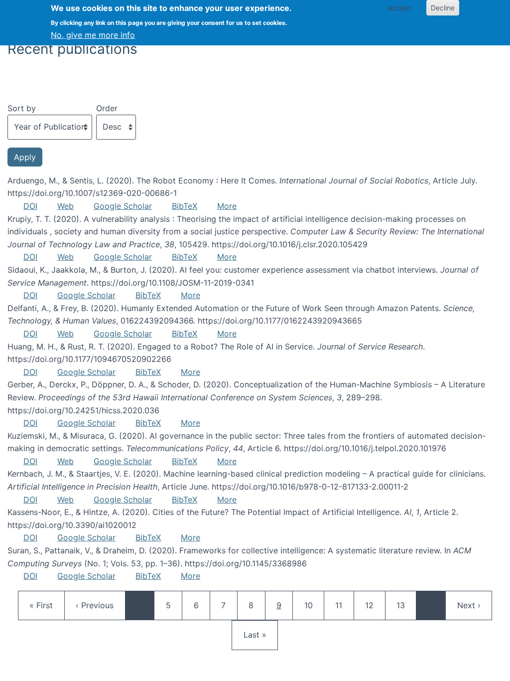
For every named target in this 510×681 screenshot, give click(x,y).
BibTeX (184, 206)
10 (313, 605)
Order (107, 108)
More (227, 206)
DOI (30, 206)
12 (374, 605)
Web (65, 206)
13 (405, 605)
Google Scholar (123, 206)
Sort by (21, 108)
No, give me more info (93, 35)
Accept (399, 7)
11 (344, 605)
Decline (443, 7)
